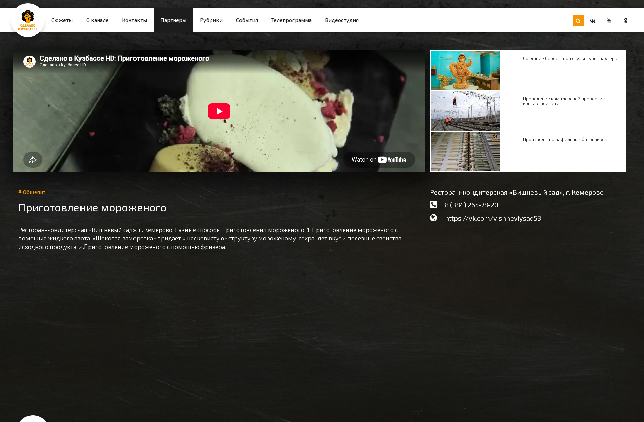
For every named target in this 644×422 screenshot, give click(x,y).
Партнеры (173, 20)
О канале (97, 20)
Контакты (134, 20)
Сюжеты (62, 20)
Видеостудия (342, 20)
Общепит (33, 192)
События (247, 20)
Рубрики (211, 20)
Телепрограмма (291, 20)
